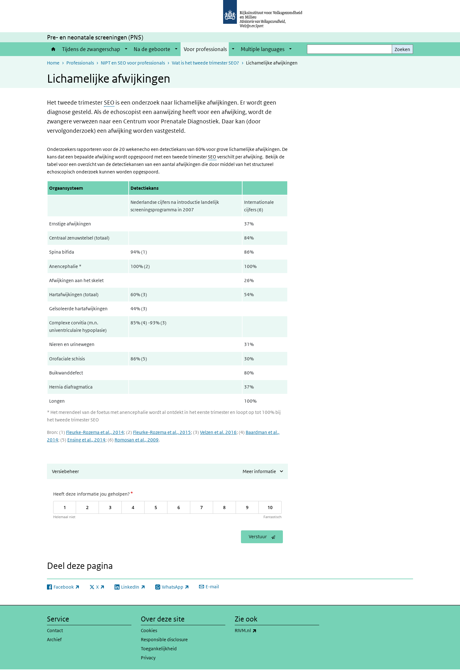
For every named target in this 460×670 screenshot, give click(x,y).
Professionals (80, 63)
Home (53, 49)
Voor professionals (205, 49)
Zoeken (402, 49)
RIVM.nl (259, 630)
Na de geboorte (152, 49)
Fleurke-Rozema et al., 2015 (162, 432)
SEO (109, 102)
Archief (54, 639)
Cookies (149, 630)
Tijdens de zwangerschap (91, 49)
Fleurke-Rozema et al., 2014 (95, 432)
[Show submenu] (126, 49)
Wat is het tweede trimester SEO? (205, 63)
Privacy (148, 658)
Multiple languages (262, 49)
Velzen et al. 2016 (218, 432)
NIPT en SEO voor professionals (133, 63)
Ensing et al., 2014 (86, 440)
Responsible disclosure (164, 639)
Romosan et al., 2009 (137, 440)
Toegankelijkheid (159, 649)
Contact (55, 630)
